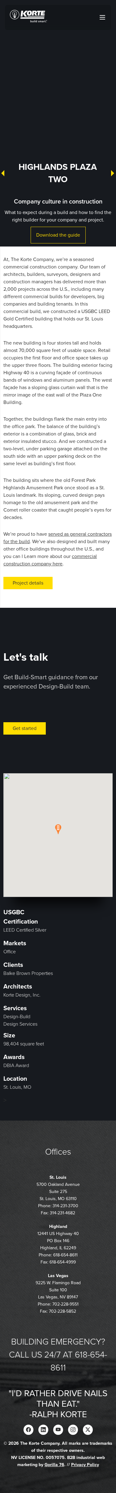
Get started (25, 728)
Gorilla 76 (54, 1464)
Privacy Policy (85, 1464)
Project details (28, 583)
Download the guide (58, 235)
